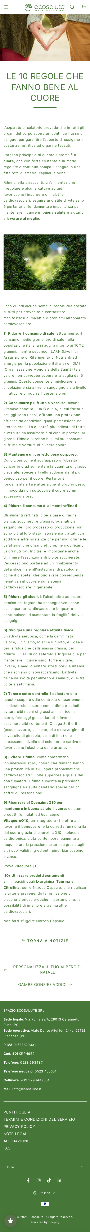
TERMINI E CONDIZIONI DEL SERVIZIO (39, 1119)
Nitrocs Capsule (50, 921)
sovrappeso (47, 460)
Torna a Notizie (47, 941)
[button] (72, 7)
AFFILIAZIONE (17, 1141)
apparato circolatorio (24, 127)
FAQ (7, 1148)
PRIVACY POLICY (19, 1126)
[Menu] (6, 7)
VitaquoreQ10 (26, 866)
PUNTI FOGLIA (17, 1112)
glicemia (20, 569)
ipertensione (54, 393)
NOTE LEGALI (16, 1134)
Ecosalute (37, 1217)
